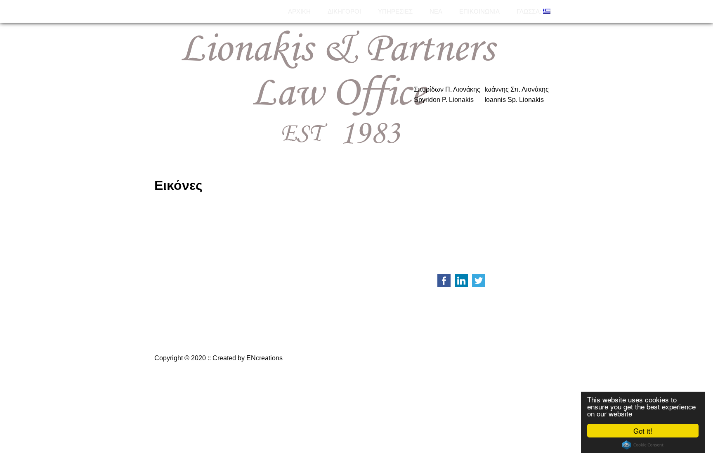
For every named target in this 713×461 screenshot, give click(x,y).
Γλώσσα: (530, 11)
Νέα (436, 11)
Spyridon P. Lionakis (444, 99)
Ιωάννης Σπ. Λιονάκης (516, 89)
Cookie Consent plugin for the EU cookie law (642, 444)
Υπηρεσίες (395, 11)
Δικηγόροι (344, 11)
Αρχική (299, 11)
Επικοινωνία (479, 11)
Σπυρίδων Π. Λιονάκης (447, 89)
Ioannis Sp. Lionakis (514, 99)
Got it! (642, 431)
